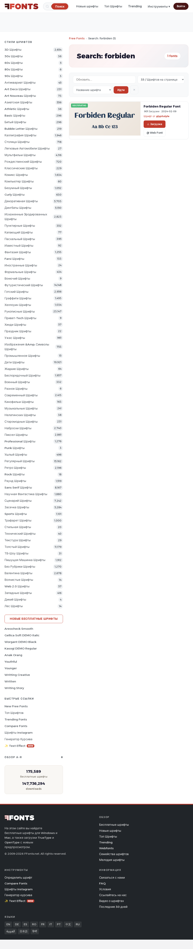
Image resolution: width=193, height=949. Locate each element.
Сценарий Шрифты (18, 500)
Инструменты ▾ (159, 6)
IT (50, 924)
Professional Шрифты (20, 441)
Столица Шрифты (17, 142)
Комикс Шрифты (16, 175)
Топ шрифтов (14, 713)
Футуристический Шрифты (24, 285)
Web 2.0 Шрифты (17, 586)
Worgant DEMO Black (20, 642)
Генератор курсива (18, 739)
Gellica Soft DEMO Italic (22, 635)
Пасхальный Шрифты (20, 239)
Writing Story (14, 688)
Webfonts (106, 848)
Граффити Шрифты (18, 298)
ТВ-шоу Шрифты (16, 553)
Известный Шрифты (19, 245)
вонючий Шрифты (17, 278)
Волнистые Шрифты (19, 580)
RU (78, 924)
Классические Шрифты (21, 168)
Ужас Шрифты (15, 338)
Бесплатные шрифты (114, 824)
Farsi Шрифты (14, 259)
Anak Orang (13, 655)
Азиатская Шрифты (18, 102)
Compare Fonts (16, 726)
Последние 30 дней (113, 907)
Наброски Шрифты (18, 428)
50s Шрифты (14, 56)
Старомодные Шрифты (21, 421)
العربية (10, 931)
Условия (105, 889)
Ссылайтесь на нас (113, 895)
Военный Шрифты (17, 382)
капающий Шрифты (19, 232)
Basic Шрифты (15, 115)
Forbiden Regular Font (162, 106)
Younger (11, 668)
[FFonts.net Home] (21, 6)
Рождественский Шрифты (23, 161)
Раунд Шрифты (15, 481)
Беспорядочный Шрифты (23, 375)
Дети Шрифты (15, 362)
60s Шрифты (14, 63)
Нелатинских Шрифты (20, 415)
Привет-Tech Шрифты (20, 318)
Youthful (11, 661)
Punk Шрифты (15, 448)
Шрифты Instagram (19, 732)
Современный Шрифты (21, 395)
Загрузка (156, 124)
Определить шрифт (18, 877)
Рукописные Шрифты (20, 311)
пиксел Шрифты (16, 435)
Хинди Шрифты (15, 324)
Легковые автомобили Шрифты (27, 148)
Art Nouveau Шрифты (20, 96)
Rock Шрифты (15, 474)
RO (34, 924)
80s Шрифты (14, 69)
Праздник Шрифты (18, 331)
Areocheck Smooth (19, 628)
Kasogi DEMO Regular (21, 648)
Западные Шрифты (18, 593)
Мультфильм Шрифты (20, 155)
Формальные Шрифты (20, 272)
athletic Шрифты (17, 109)
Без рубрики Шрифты (20, 566)
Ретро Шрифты (15, 468)
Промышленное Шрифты (22, 355)
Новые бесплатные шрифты (34, 618)
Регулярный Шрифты (20, 461)
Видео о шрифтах (111, 901)
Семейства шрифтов (114, 854)
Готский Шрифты (16, 291)
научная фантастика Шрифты (26, 494)
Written (10, 681)
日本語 (24, 931)
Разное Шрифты (16, 388)
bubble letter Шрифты (21, 128)
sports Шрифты (16, 514)
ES (25, 924)
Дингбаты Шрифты (18, 208)
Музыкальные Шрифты (21, 408)
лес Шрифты (14, 606)
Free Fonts (77, 38)
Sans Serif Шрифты (18, 487)
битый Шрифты (15, 122)
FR (42, 924)
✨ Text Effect (19, 746)
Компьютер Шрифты (19, 181)
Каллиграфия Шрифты (20, 135)
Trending (135, 6)
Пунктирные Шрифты (20, 225)
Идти (121, 90)
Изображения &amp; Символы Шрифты (27, 347)
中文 (68, 924)
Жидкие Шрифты (17, 369)
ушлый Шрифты (16, 454)
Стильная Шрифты (18, 527)
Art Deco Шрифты (18, 89)
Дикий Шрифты (15, 599)
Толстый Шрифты (17, 547)
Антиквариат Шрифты (20, 82)
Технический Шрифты (20, 533)
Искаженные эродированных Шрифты (26, 217)
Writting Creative (17, 675)
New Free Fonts (16, 706)
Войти (181, 6)
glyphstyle (162, 116)
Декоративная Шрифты (21, 201)
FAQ (102, 883)
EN (8, 924)
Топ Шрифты (113, 6)
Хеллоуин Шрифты (18, 305)
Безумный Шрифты (18, 188)
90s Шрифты (14, 76)
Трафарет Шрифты (18, 520)
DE (17, 924)
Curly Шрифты (15, 194)
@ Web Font (154, 132)
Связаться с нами (112, 877)
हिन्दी (34, 931)
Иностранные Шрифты (21, 265)
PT (59, 924)
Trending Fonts (16, 719)
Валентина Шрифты (18, 573)
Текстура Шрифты (18, 540)
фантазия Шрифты (18, 252)
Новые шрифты (87, 6)
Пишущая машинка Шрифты (25, 560)
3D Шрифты (13, 49)
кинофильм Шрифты (19, 402)
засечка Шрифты (17, 507)
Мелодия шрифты (112, 860)
